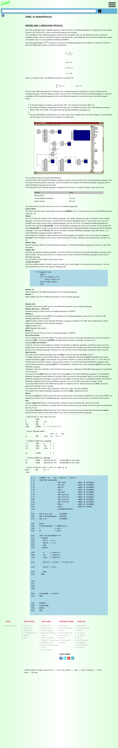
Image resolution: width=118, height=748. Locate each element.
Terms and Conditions (64, 670)
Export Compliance (87, 670)
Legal (76, 670)
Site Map (34, 672)
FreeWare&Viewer (30, 633)
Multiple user (28, 630)
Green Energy (82, 645)
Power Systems (65, 640)
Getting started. (11, 626)
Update (26, 635)
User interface (47, 628)
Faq (25, 638)
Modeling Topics (47, 642)
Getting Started (47, 630)
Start (8, 621)
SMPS (79, 630)
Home (52, 670)
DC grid (62, 642)
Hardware (80, 647)
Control (62, 638)
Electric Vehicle (82, 640)
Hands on (81, 621)
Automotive (63, 635)
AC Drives (81, 635)
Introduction (28, 626)
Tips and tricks (47, 650)
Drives (61, 630)
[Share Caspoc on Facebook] (60, 658)
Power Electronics (65, 628)
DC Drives (81, 633)
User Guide (46, 621)
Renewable (63, 626)
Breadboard (81, 642)
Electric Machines (65, 633)
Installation (29, 621)
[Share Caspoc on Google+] (68, 658)
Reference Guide (66, 621)
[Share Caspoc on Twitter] (64, 658)
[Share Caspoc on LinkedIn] (72, 658)
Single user (28, 628)
